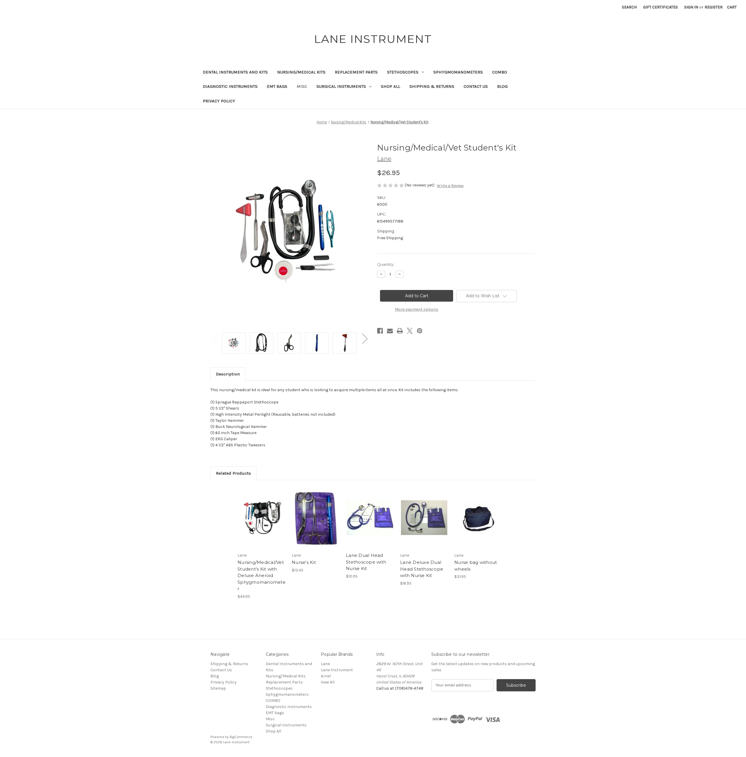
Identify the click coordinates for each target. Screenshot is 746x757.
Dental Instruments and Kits (235, 72)
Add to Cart (261, 522)
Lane (325, 663)
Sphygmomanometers (458, 72)
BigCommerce (241, 737)
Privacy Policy (219, 101)
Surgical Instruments (341, 86)
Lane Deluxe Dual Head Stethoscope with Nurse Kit (421, 569)
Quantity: (385, 264)
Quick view (261, 512)
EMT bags (277, 86)
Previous (215, 338)
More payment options (416, 309)
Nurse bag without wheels (475, 566)
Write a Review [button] (450, 185)
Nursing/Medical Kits (301, 72)
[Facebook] (380, 331)
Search (629, 7)
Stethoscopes (402, 72)
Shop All (390, 86)
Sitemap (218, 688)
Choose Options (315, 522)
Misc (302, 86)
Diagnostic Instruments (230, 86)
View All (328, 682)
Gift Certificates (660, 7)
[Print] (400, 331)
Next (364, 338)
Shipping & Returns (431, 86)
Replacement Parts (356, 72)
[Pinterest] (420, 331)
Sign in (691, 7)
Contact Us (476, 86)
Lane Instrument (337, 669)
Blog (502, 86)
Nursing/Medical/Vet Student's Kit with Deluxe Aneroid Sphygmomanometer (261, 575)
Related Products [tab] (233, 473)
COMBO (499, 72)
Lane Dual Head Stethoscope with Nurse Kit (366, 562)
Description (228, 374)
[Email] (390, 331)
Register (714, 7)
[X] (410, 331)
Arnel (326, 676)
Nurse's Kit (304, 562)
